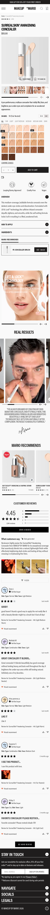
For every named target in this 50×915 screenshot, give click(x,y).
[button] (31, 479)
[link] (7, 19)
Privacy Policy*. (31, 876)
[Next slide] (45, 324)
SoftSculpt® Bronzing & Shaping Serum (16, 485)
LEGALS (6, 900)
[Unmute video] (13, 399)
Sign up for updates (36, 871)
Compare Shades (7, 163)
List (46, 116)
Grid (41, 116)
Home (3, 16)
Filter (26, 580)
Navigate (8, 888)
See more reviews (25, 844)
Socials (7, 894)
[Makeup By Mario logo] (25, 8)
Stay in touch (12, 854)
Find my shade (26, 79)
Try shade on (41, 79)
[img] (28, 538)
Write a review (25, 529)
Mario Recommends (9, 239)
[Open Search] (41, 8)
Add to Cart (33, 169)
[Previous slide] (41, 324)
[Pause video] (9, 399)
